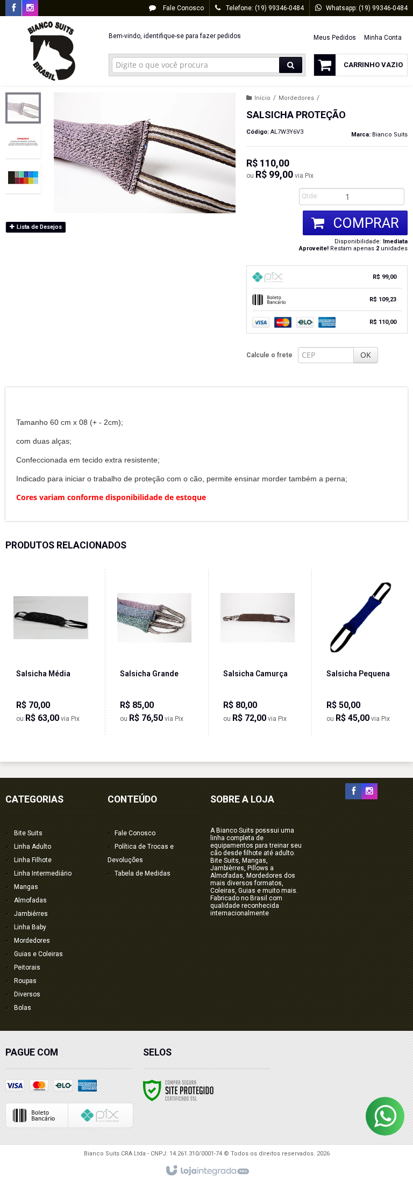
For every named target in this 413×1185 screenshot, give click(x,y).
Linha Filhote (33, 860)
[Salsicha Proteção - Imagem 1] (23, 108)
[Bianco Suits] (51, 51)
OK (365, 355)
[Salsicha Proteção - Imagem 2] (23, 142)
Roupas (25, 981)
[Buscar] (290, 65)
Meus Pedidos (335, 37)
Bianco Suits (390, 134)
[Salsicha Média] (51, 652)
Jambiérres (31, 913)
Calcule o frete (269, 355)
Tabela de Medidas (142, 873)
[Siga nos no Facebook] (13, 8)
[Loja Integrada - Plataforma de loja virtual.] (207, 1171)
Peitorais (27, 967)
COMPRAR (364, 223)
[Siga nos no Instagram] (30, 8)
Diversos (27, 994)
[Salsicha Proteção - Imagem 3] (23, 177)
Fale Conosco (182, 8)
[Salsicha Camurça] (257, 652)
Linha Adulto (32, 846)
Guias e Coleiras (38, 954)
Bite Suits (28, 833)
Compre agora (56, 687)
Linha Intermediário (43, 873)
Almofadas (30, 900)
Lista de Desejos (38, 226)
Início (262, 98)
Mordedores (296, 98)
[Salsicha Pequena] (360, 652)
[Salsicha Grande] (154, 652)
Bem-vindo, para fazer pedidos (175, 36)
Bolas (22, 1007)
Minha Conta (383, 37)
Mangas (26, 887)
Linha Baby (30, 927)
